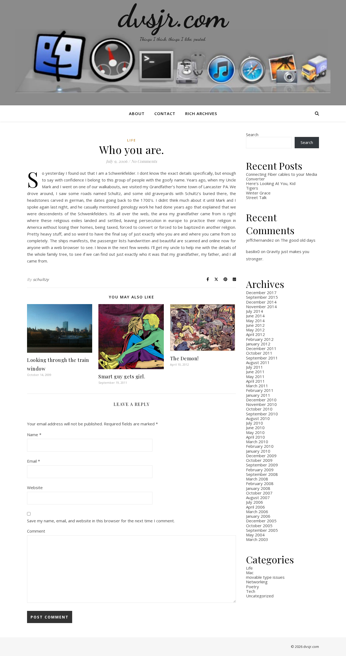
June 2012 (255, 325)
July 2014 (254, 311)
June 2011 (255, 371)
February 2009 (260, 469)
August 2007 (258, 497)
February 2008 (260, 483)
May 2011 (255, 376)
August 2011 (258, 362)
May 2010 (255, 432)
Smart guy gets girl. (121, 376)
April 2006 (255, 507)
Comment (36, 531)
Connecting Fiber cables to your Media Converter (281, 176)
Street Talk (256, 197)
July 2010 (254, 423)
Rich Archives (201, 113)
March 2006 (257, 511)
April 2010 (255, 437)
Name (34, 434)
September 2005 (262, 530)
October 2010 (259, 409)
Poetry (252, 586)
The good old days (298, 240)
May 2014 (255, 320)
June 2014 (255, 315)
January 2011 (258, 395)
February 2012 (260, 339)
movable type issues (265, 577)
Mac (250, 572)
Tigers (252, 188)
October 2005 (259, 525)
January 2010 (258, 451)
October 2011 (259, 353)
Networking (257, 581)
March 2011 (257, 385)
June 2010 (255, 427)
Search (252, 134)
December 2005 (261, 520)
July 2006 (254, 502)
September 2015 (262, 297)
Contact (164, 113)
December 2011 (261, 348)
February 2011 (260, 390)
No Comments (144, 161)
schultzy (41, 279)
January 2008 (258, 488)
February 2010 (260, 446)
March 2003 (257, 539)
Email (33, 461)
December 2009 (261, 455)
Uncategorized (260, 595)
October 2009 (259, 460)
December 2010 (261, 399)
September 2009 (262, 464)
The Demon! (184, 358)
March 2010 (257, 441)
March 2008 (257, 479)
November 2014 (261, 306)
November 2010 (261, 404)
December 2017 (261, 292)
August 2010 (258, 418)
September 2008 (262, 474)
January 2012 (258, 343)
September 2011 (262, 358)
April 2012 (255, 334)
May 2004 (255, 534)
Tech (250, 591)
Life (131, 140)
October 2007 (259, 493)
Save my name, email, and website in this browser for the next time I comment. (101, 520)
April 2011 (255, 381)
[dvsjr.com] (173, 52)
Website (35, 487)
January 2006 (258, 516)
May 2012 (255, 329)
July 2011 (254, 367)
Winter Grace (258, 193)
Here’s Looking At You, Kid (270, 183)
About (137, 113)
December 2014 (261, 302)
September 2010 (262, 413)
